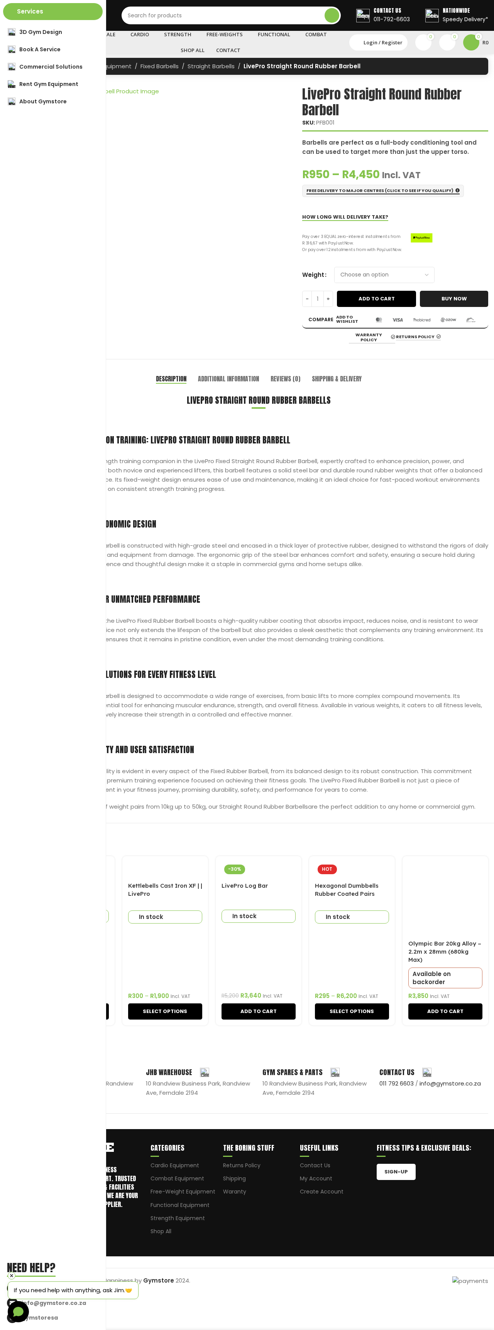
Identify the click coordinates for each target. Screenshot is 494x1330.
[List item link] (55, 1303)
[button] (259, 1011)
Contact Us (315, 1165)
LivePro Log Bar (245, 885)
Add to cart (377, 298)
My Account (316, 1178)
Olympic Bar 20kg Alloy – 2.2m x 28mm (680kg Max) (444, 951)
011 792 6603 (396, 1083)
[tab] (171, 379)
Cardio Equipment (175, 1165)
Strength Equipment (178, 1218)
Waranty (234, 1191)
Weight (313, 275)
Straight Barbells (211, 66)
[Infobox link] (383, 15)
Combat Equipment (177, 1178)
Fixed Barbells (159, 66)
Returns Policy (242, 1165)
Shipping (234, 1178)
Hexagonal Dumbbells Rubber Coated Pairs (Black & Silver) (347, 893)
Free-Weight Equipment (183, 1191)
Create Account (321, 1191)
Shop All (161, 1231)
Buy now (454, 298)
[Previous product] (461, 67)
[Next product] (476, 67)
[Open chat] (18, 1311)
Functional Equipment (180, 1205)
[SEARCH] (332, 15)
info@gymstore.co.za (450, 1083)
